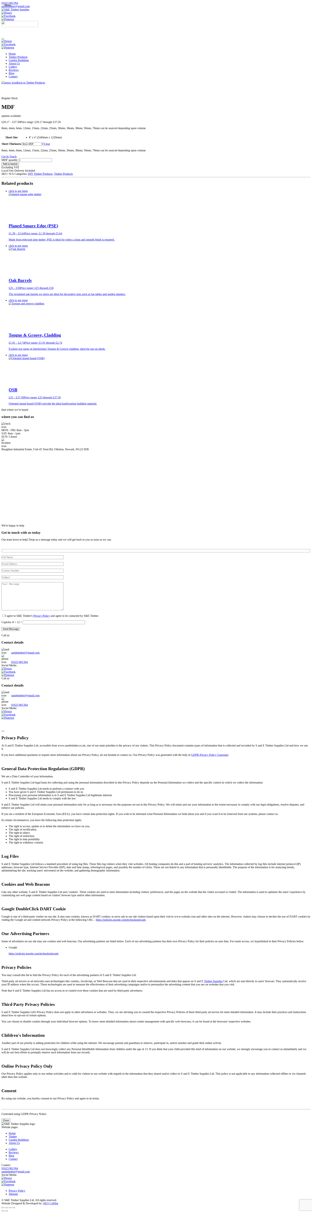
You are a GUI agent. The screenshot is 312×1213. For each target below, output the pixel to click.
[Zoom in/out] (2, 1207)
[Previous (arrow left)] (2, 1210)
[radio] (45, 137)
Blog (11, 73)
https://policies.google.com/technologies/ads (121, 919)
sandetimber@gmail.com (15, 6)
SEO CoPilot (50, 1203)
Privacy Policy (41, 615)
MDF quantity (9, 159)
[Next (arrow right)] (6, 1210)
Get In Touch (9, 156)
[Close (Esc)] (13, 1207)
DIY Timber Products (40, 173)
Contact (13, 76)
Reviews (14, 70)
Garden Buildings (19, 60)
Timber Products (18, 57)
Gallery (13, 66)
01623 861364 (9, 3)
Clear (47, 143)
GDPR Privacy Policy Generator (209, 754)
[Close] (2, 731)
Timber (13, 1136)
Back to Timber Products (31, 82)
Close (6, 1120)
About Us (14, 63)
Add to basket (10, 164)
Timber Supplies (213, 981)
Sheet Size (11, 137)
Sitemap (13, 1193)
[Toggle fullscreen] (6, 1207)
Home (12, 53)
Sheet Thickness (11, 143)
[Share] (10, 1207)
